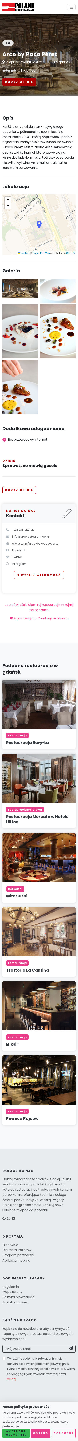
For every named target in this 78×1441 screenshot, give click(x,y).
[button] (39, 224)
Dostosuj (63, 1433)
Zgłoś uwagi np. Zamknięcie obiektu (41, 618)
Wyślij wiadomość (41, 575)
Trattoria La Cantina (27, 970)
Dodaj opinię (19, 82)
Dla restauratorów (16, 1250)
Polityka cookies (15, 1302)
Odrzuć (40, 1433)
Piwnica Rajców (22, 1118)
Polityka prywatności (18, 1297)
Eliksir (12, 1044)
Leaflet (24, 253)
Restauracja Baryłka (27, 742)
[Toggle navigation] (71, 7)
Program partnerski (18, 1255)
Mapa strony (12, 1291)
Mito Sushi (16, 896)
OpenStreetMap (41, 253)
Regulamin (10, 1286)
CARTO (70, 253)
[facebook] (4, 1218)
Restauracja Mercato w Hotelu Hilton (37, 819)
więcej (11, 1379)
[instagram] (8, 1218)
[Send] (71, 1349)
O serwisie (10, 1245)
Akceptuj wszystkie (16, 1433)
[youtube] (13, 1218)
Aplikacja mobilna (16, 1260)
